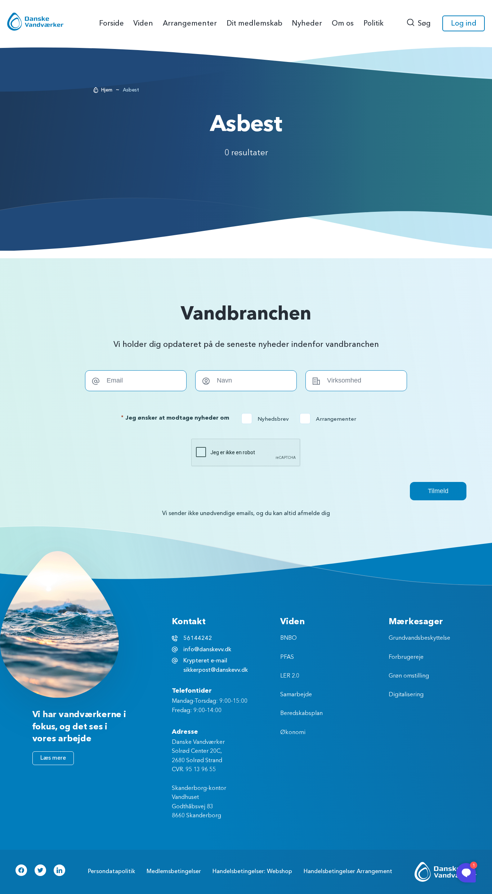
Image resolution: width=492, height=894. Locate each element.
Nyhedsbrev (267, 419)
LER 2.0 (289, 676)
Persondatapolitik (111, 871)
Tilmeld (438, 491)
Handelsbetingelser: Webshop (252, 871)
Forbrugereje (406, 657)
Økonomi (292, 733)
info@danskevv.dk (207, 649)
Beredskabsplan (301, 713)
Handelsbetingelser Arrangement (348, 871)
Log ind (464, 23)
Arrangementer (330, 419)
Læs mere (53, 758)
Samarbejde (296, 695)
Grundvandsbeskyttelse (419, 638)
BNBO (288, 638)
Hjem (106, 89)
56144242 (197, 638)
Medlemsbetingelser (174, 871)
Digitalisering (406, 695)
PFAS (287, 657)
